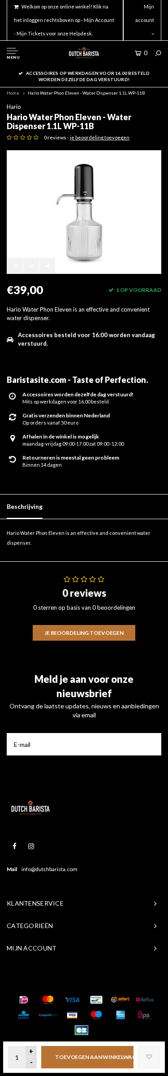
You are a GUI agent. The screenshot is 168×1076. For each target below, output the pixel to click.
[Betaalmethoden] (24, 999)
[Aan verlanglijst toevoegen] (149, 1057)
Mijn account (144, 13)
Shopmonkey (136, 982)
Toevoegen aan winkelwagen (94, 1057)
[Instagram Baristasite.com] (31, 846)
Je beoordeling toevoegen (84, 632)
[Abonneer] (150, 744)
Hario (14, 106)
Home (13, 92)
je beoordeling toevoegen (99, 137)
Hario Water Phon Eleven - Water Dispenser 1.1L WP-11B (86, 92)
